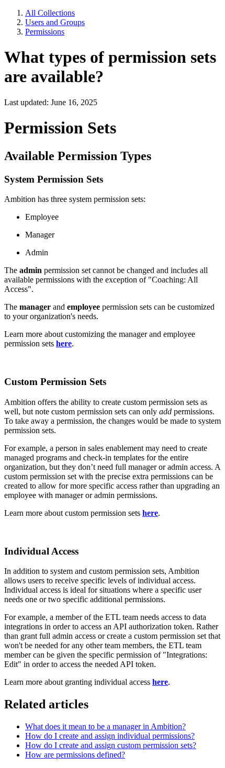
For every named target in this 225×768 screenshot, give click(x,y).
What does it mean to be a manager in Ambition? (105, 726)
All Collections (50, 12)
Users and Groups (55, 22)
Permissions (44, 31)
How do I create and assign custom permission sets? (110, 745)
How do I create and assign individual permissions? (110, 735)
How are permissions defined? (75, 754)
